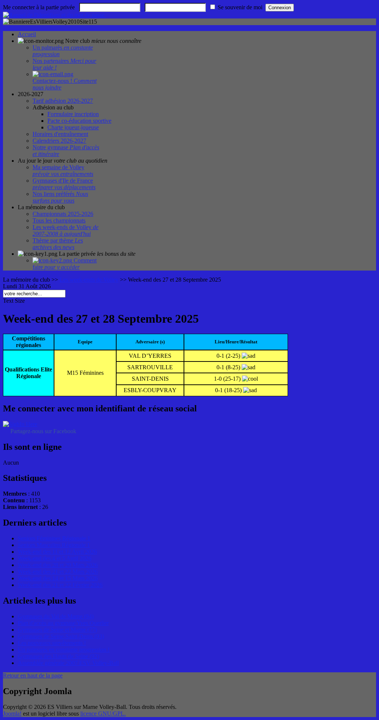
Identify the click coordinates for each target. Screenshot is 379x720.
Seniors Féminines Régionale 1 (54, 538)
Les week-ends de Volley (89, 279)
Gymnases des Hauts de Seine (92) (58, 656)
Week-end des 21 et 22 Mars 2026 (58, 571)
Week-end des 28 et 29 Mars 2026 (58, 565)
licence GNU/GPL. (103, 713)
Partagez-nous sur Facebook (43, 431)
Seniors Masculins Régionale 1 (54, 545)
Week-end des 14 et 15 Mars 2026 (58, 578)
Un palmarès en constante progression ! (64, 649)
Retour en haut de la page (33, 675)
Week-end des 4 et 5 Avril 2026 (54, 558)
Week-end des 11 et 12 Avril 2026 (57, 552)
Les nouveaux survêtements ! (52, 643)
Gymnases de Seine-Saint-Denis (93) (61, 636)
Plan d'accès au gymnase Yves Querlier (63, 623)
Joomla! (12, 713)
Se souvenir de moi (240, 7)
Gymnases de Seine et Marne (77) (57, 629)
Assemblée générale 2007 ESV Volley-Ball (68, 663)
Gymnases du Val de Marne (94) (56, 616)
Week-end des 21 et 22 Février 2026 (60, 585)
